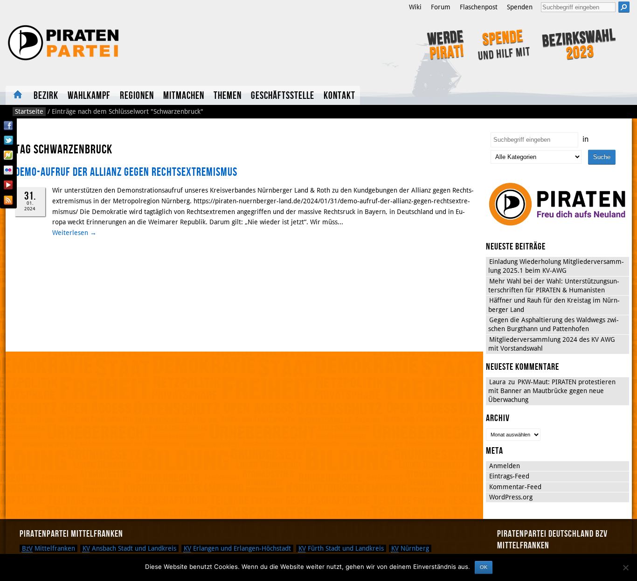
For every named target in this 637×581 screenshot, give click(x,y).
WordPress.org (511, 497)
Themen (228, 96)
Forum (440, 7)
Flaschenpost (479, 7)
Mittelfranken (48, 548)
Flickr (8, 170)
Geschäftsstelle (282, 96)
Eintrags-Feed (509, 476)
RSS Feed (8, 200)
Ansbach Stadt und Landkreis (129, 548)
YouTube (8, 185)
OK (483, 567)
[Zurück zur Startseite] (131, 43)
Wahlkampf (89, 96)
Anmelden (504, 466)
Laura (497, 382)
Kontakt (339, 96)
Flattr (8, 155)
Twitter (8, 140)
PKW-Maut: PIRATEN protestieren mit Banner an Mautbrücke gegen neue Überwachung (552, 391)
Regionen (137, 96)
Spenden (520, 7)
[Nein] (625, 567)
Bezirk (46, 96)
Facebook (8, 125)
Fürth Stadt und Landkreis (341, 548)
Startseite (17, 95)
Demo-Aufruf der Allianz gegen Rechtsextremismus (126, 172)
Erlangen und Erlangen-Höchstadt (237, 548)
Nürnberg (410, 548)
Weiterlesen (74, 232)
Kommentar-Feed (515, 487)
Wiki (415, 7)
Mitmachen (183, 96)
